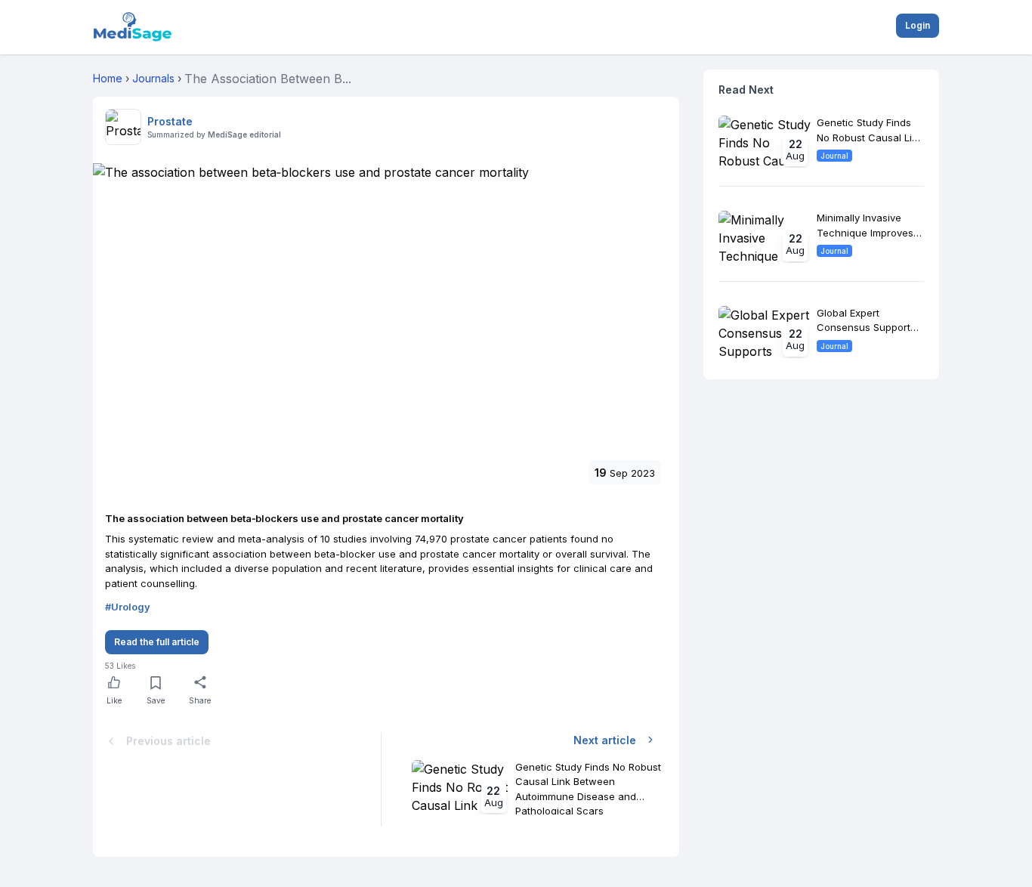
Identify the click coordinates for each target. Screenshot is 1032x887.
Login (917, 25)
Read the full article (156, 641)
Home (107, 78)
